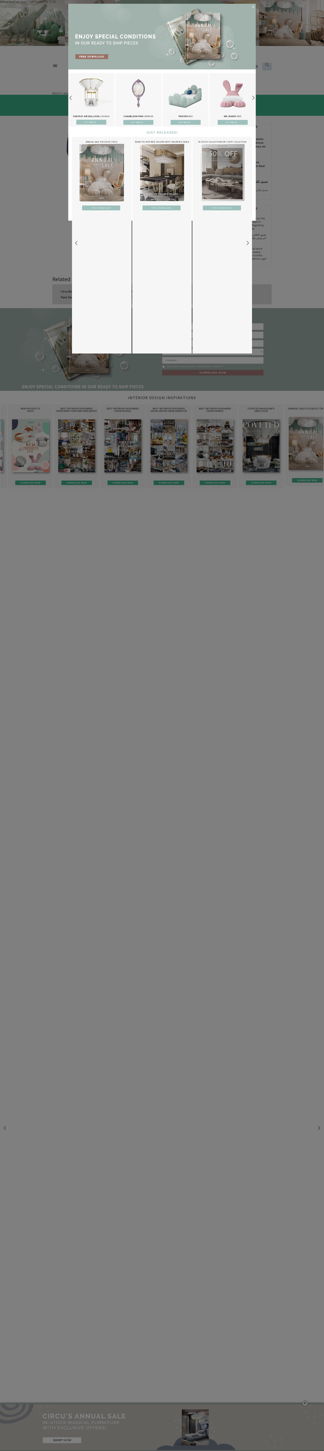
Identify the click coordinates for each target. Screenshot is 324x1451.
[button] (253, 98)
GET (90, 122)
